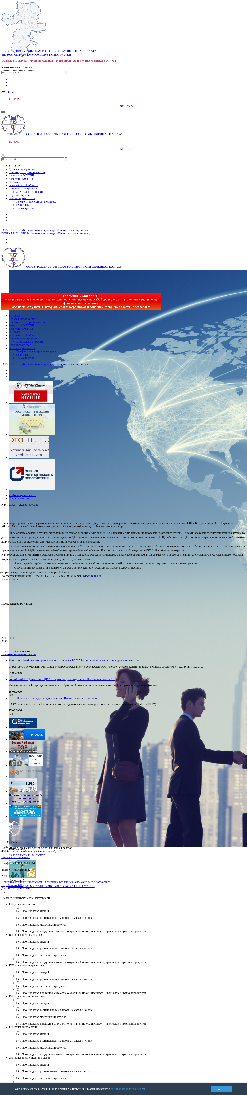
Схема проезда (25, 208)
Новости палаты (19, 498)
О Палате (14, 182)
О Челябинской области (23, 185)
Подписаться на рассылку (74, 230)
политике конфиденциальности (128, 1089)
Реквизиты (22, 204)
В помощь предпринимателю (27, 172)
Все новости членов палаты (18, 654)
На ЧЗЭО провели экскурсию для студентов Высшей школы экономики (53, 698)
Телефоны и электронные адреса (36, 201)
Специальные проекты (23, 188)
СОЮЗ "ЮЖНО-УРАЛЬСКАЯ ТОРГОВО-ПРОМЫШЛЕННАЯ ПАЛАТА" (49, 51)
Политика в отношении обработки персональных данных (37, 881)
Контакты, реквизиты (22, 198)
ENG (130, 106)
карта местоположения (15, 857)
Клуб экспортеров (20, 195)
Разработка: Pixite (12, 885)
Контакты (7, 91)
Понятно (221, 1089)
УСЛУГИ (14, 165)
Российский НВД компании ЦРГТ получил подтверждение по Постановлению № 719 (62, 679)
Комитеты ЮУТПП (21, 178)
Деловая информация (22, 169)
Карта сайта (102, 881)
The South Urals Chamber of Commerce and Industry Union (36, 54)
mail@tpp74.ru (17, 875)
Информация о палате (22, 495)
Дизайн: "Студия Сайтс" (16, 888)
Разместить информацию (42, 230)
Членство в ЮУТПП (21, 175)
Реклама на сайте (84, 881)
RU (122, 106)
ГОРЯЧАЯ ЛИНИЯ (13, 230)
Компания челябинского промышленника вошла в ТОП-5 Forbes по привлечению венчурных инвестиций (74, 660)
